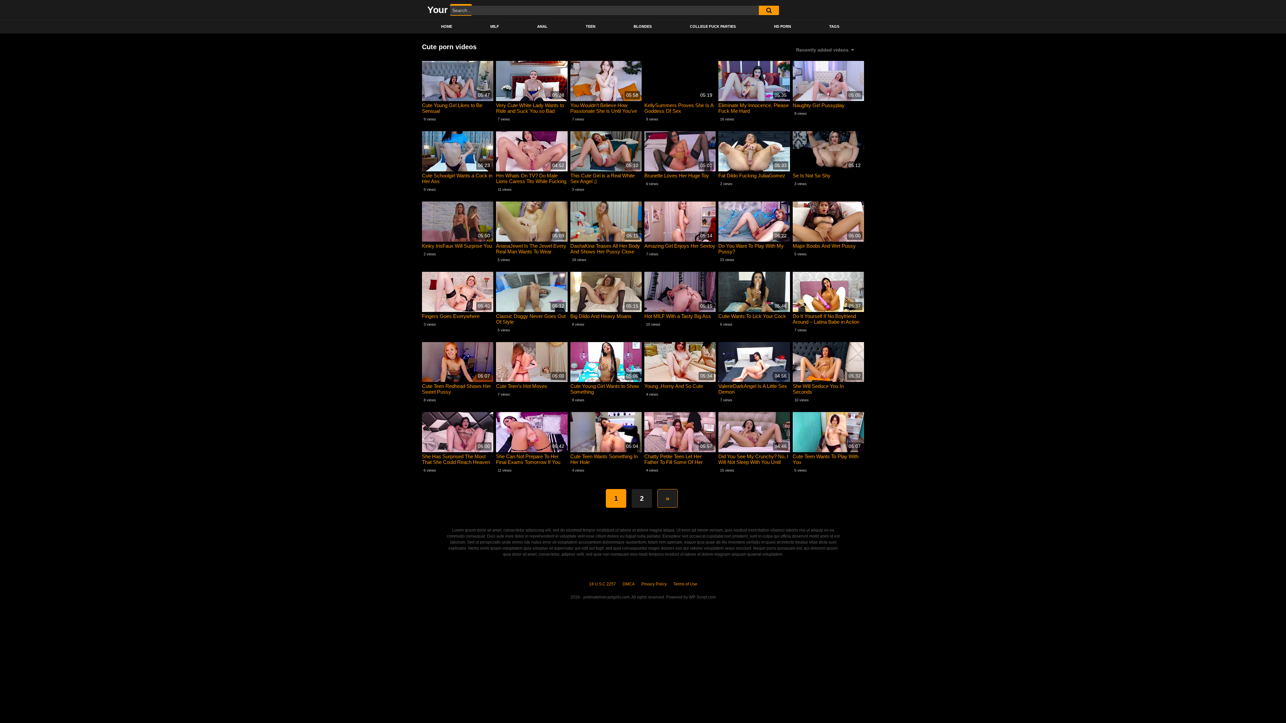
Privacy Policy (654, 584)
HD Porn (782, 26)
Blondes (643, 26)
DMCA (629, 584)
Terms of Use (685, 584)
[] (769, 10)
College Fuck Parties (713, 26)
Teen (590, 26)
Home (446, 26)
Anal (542, 26)
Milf (494, 26)
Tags (834, 26)
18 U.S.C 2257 (602, 584)
